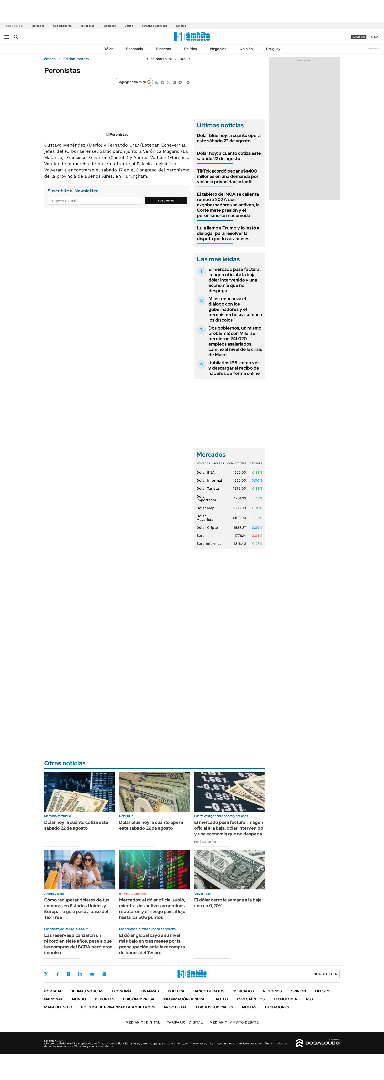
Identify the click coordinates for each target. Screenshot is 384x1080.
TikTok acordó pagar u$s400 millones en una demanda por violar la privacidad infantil (227, 176)
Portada (53, 991)
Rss (309, 999)
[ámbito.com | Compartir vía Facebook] (162, 82)
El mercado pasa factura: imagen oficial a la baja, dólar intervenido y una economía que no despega (234, 280)
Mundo (79, 999)
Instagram (68, 974)
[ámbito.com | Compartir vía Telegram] (180, 82)
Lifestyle (324, 991)
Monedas (203, 463)
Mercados (38, 25)
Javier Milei (87, 25)
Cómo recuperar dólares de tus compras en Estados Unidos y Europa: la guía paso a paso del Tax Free (76, 908)
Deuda (129, 25)
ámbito (50, 59)
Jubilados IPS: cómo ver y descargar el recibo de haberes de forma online (234, 368)
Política (190, 48)
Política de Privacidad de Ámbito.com (118, 1007)
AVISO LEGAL (175, 1007)
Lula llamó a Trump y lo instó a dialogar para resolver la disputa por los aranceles (228, 233)
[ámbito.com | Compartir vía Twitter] (168, 82)
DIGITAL (143, 1022)
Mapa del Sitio (58, 1007)
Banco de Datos (208, 991)
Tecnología (285, 999)
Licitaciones (277, 1007)
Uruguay (273, 48)
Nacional (53, 999)
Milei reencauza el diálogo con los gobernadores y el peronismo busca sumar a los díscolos (235, 309)
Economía (134, 48)
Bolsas (218, 463)
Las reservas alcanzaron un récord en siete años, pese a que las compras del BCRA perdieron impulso (78, 943)
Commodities (236, 463)
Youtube (92, 974)
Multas (249, 1007)
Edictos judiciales (214, 1007)
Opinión (246, 48)
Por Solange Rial (205, 842)
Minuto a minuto (135, 894)
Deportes (104, 999)
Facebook (57, 974)
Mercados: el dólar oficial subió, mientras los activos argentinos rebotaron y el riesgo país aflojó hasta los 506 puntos (152, 908)
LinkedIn (80, 974)
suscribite (358, 37)
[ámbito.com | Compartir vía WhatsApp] (157, 82)
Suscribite (166, 200)
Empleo (181, 25)
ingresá (373, 37)
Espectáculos (251, 999)
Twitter (46, 974)
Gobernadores (62, 25)
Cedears (256, 463)
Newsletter (374, 48)
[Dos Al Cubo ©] (318, 1043)
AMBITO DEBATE (234, 1022)
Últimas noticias (86, 991)
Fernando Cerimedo (154, 25)
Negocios (218, 48)
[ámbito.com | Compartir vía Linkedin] (174, 82)
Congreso (110, 25)
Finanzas (163, 48)
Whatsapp (104, 974)
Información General (185, 999)
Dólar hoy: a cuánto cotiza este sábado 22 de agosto (229, 155)
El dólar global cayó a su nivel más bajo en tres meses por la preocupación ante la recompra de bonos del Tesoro (152, 943)
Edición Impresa (138, 999)
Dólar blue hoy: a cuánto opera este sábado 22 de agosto (229, 138)
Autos (222, 999)
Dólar (108, 48)
